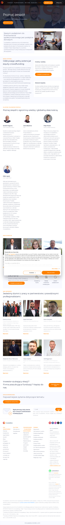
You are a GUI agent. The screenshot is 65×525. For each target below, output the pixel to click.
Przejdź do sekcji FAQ (11, 401)
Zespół (25, 447)
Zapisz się (58, 410)
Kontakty (25, 451)
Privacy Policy (58, 411)
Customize (31, 272)
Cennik (5, 437)
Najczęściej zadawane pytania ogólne (27, 434)
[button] (42, 3)
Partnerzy (25, 438)
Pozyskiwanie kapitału (19, 2)
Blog (4, 439)
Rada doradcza (27, 441)
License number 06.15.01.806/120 (27, 502)
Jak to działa (27, 2)
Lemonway (56, 472)
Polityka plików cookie (39, 445)
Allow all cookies (51, 272)
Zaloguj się (59, 2)
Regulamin (36, 429)
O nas (39, 2)
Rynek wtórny (34, 2)
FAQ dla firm (16, 429)
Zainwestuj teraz (8, 22)
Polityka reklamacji (38, 437)
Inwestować (10, 2)
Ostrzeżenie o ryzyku (38, 431)
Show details (55, 268)
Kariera (25, 449)
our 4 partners (12, 254)
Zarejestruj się (48, 2)
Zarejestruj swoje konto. (43, 74)
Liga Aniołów (6, 435)
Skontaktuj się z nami (55, 385)
